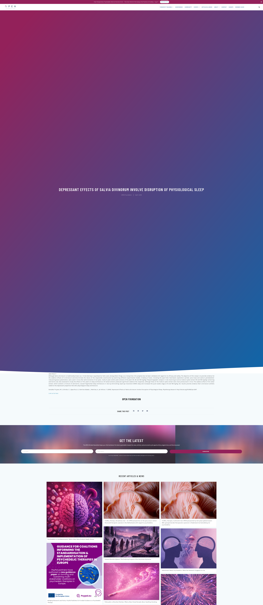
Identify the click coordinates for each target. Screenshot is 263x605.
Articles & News (207, 7)
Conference (179, 7)
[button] (259, 7)
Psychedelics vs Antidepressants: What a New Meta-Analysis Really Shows (71, 539)
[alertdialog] (131, 2)
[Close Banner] (261, 2)
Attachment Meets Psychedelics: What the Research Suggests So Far (183, 570)
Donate (231, 7)
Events (196, 7)
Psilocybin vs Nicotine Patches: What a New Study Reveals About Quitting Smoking (131, 602)
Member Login (239, 7)
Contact (224, 7)
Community (188, 7)
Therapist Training (166, 7)
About (216, 7)
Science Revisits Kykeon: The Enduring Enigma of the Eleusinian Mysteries (128, 559)
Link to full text (53, 393)
